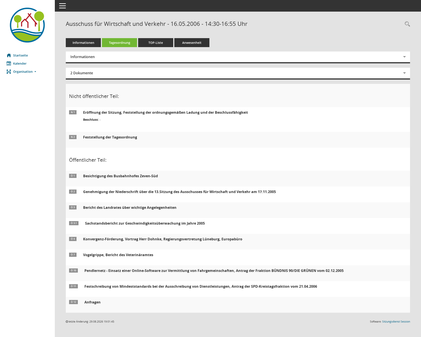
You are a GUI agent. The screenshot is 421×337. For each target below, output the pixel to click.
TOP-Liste (155, 43)
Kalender (20, 63)
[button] (27, 71)
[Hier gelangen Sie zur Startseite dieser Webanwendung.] (27, 25)
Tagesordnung (119, 43)
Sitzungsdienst (396, 321)
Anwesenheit (192, 43)
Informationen (83, 43)
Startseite (20, 55)
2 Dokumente (81, 73)
